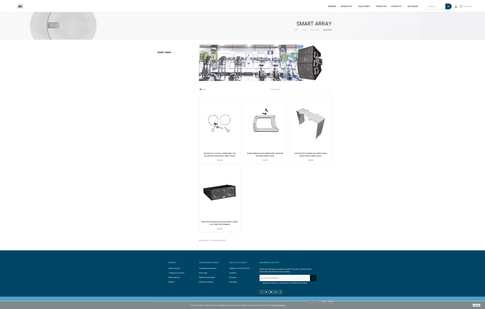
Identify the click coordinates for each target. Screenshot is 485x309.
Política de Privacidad (299, 283)
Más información (278, 305)
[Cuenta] (455, 6)
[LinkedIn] (275, 292)
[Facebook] (261, 292)
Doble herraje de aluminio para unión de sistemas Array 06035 (265, 154)
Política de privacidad (207, 277)
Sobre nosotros (174, 268)
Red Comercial (174, 277)
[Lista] (204, 89)
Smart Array (164, 52)
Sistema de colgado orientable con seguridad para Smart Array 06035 (220, 154)
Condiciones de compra (207, 268)
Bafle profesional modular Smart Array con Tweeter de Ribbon (220, 223)
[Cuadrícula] (200, 89)
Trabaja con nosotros (176, 273)
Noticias (172, 282)
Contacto (232, 273)
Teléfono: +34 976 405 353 (239, 268)
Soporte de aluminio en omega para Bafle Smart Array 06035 (311, 154)
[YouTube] (271, 292)
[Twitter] (266, 292)
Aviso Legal (203, 273)
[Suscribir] (313, 278)
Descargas (233, 282)
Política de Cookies (206, 282)
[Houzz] (280, 292)
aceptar (477, 305)
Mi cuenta (232, 277)
